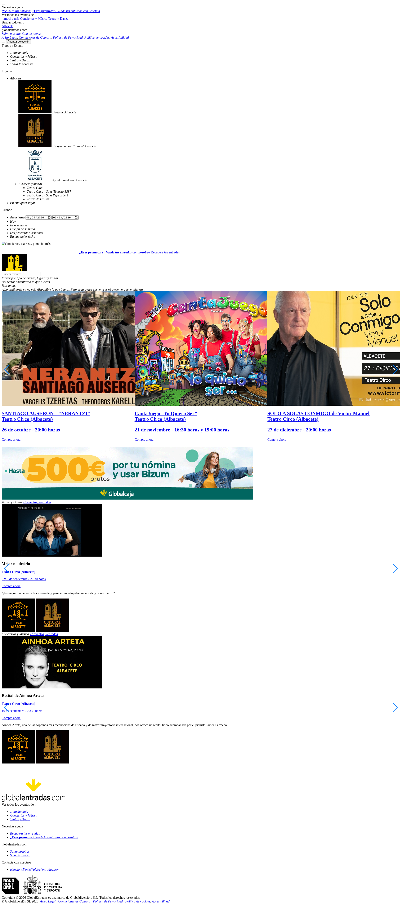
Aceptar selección (18, 41)
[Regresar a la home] (14, 270)
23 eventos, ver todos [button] (37, 502)
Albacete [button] (7, 26)
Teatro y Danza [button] (58, 18)
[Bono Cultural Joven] (32, 894)
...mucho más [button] (10, 18)
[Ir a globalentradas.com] (40, 252)
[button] (201, 278)
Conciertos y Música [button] (33, 18)
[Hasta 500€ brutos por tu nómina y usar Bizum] (127, 498)
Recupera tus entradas (165, 252)
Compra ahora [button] (11, 439)
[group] (68, 366)
